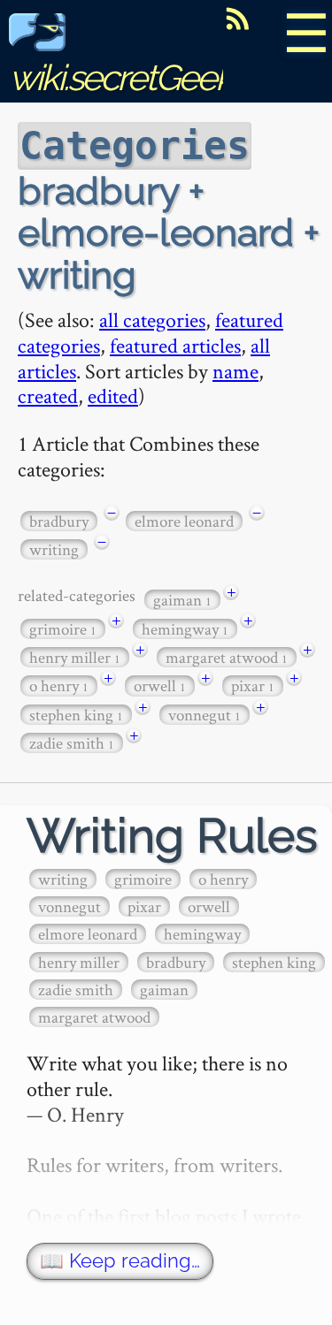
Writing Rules (172, 836)
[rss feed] (237, 18)
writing (54, 549)
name (235, 371)
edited (113, 395)
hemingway (185, 629)
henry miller (74, 657)
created (48, 395)
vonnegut (204, 714)
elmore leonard (184, 521)
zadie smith (71, 743)
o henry (59, 685)
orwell (160, 685)
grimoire (63, 629)
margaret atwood (227, 657)
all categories (152, 319)
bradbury (59, 521)
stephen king (76, 714)
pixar (252, 685)
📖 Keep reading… (120, 1261)
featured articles (175, 345)
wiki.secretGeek (120, 77)
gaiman (182, 600)
